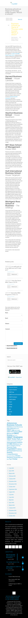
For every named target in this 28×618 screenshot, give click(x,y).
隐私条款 (17, 599)
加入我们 (18, 596)
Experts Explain (13, 389)
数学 (10, 409)
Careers (9, 427)
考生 (9, 596)
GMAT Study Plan (13, 439)
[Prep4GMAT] (14, 3)
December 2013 (12, 510)
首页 (7, 596)
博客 (15, 596)
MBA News (13, 444)
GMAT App (11, 392)
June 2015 (11, 468)
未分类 (10, 411)
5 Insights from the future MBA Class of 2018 (13, 281)
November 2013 (12, 513)
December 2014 (12, 481)
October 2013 (12, 515)
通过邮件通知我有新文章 (12, 348)
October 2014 (12, 486)
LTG (8, 444)
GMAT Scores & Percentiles (15, 394)
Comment (7, 329)
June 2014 (11, 497)
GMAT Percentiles (12, 432)
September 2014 (13, 489)
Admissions (12, 423)
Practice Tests (11, 447)
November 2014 (13, 484)
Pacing (18, 445)
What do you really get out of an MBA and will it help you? (13, 268)
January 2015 (12, 478)
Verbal (10, 404)
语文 (10, 414)
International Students (14, 442)
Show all (20, 19)
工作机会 (8, 597)
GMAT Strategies (13, 397)
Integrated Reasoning (18, 440)
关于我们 (8, 599)
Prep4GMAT (11, 449)
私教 (12, 596)
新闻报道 (12, 597)
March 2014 (12, 505)
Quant (10, 402)
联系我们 (12, 599)
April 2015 (11, 470)
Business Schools (13, 387)
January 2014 (12, 507)
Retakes (17, 456)
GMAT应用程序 (12, 399)
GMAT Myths (17, 430)
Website (7, 323)
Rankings (19, 450)
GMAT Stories (15, 435)
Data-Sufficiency (12, 428)
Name (13, 312)
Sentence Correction (13, 457)
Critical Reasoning (17, 426)
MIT (18, 444)
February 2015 (12, 476)
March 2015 (11, 473)
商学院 (10, 406)
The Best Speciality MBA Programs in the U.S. (12, 293)
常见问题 (17, 597)
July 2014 (11, 494)
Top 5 (10, 459)
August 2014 (12, 492)
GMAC (18, 428)
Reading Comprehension (12, 453)
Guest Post (12, 440)
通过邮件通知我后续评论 (12, 345)
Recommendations (11, 455)
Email (13, 318)
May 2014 (11, 500)
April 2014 (11, 502)
